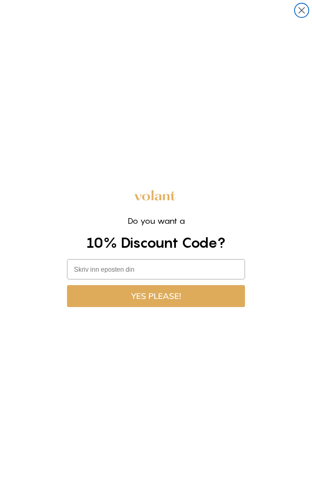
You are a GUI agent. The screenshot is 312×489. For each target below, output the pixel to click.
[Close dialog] (302, 10)
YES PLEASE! (156, 296)
